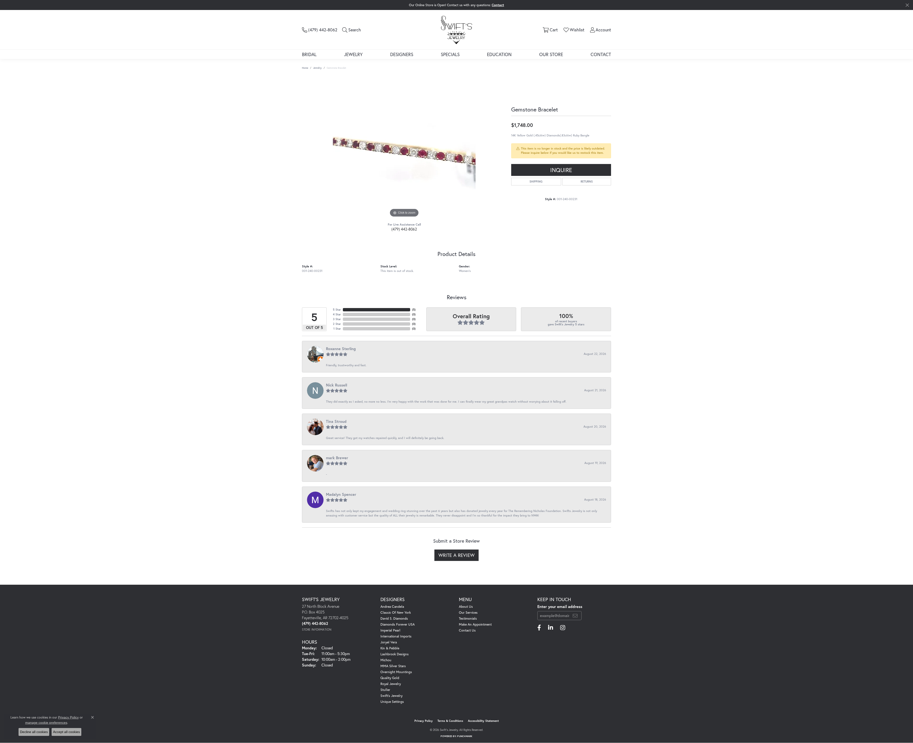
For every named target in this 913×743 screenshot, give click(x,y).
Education (499, 54)
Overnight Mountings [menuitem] (396, 672)
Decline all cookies (34, 732)
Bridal (309, 54)
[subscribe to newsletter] (575, 615)
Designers (401, 54)
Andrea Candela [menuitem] (392, 606)
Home (305, 67)
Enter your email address (559, 606)
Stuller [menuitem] (385, 689)
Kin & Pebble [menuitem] (389, 648)
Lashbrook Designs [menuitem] (394, 654)
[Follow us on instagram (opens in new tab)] (563, 628)
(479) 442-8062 (404, 229)
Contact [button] (498, 5)
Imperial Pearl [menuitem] (390, 630)
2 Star (337, 324)
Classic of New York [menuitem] (395, 612)
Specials (450, 54)
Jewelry (353, 54)
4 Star (337, 314)
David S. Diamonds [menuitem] (394, 618)
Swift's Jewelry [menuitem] (391, 695)
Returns (587, 181)
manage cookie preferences (46, 722)
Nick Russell (336, 384)
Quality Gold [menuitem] (389, 677)
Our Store (551, 54)
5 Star (337, 309)
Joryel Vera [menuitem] (388, 642)
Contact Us (467, 630)
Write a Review (456, 555)
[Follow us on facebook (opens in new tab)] (539, 628)
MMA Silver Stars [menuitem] (393, 666)
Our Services (468, 612)
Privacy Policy (423, 721)
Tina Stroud (336, 421)
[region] (404, 147)
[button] (351, 29)
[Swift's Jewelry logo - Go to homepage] (456, 29)
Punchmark (464, 736)
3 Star (337, 319)
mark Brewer (337, 457)
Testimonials (468, 618)
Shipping (536, 181)
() (414, 309)
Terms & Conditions (450, 721)
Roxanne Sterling (341, 348)
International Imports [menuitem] (396, 636)
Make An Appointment (475, 624)
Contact (601, 54)
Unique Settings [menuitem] (392, 701)
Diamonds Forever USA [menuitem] (397, 624)
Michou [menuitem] (385, 660)
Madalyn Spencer (341, 494)
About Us (466, 606)
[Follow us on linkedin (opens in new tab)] (550, 628)
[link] (319, 29)
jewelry (317, 67)
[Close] (907, 5)
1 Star (337, 328)
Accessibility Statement (483, 721)
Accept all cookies (66, 732)
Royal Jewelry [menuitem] (390, 683)
